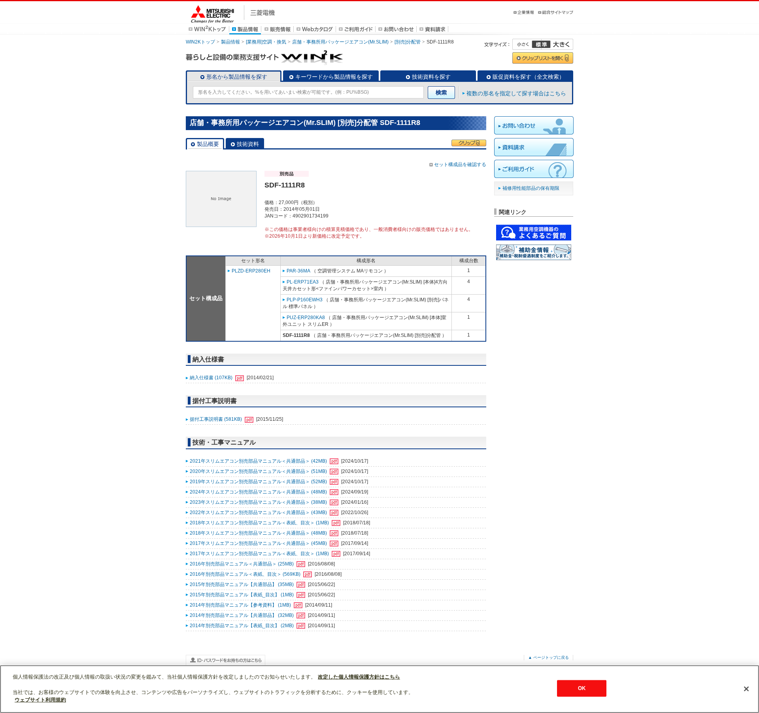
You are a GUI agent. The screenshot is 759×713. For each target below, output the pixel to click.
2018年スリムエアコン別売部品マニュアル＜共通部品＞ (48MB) (259, 533)
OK (581, 688)
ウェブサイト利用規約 (40, 700)
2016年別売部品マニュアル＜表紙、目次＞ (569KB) (246, 574)
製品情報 (230, 42)
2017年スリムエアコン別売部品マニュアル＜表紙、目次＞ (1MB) (260, 553)
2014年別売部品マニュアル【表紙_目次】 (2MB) (242, 625)
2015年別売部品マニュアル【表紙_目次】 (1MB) (242, 595)
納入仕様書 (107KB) (212, 377)
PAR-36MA (298, 271)
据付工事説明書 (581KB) (216, 419)
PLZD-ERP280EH (251, 271)
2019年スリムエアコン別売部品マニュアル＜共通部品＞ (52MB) (259, 481)
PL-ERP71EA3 (303, 282)
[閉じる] (746, 689)
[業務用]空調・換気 (266, 42)
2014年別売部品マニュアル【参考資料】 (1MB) (241, 605)
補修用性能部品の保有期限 (530, 188)
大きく (557, 44)
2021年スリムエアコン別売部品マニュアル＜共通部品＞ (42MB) (259, 461)
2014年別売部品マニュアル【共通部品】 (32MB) (242, 615)
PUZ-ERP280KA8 (306, 317)
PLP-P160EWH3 (305, 300)
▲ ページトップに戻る (548, 657)
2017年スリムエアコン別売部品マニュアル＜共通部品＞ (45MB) (259, 543)
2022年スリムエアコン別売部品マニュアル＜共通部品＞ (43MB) (259, 512)
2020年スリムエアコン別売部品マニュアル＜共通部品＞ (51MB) (259, 471)
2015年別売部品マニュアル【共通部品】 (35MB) (242, 584)
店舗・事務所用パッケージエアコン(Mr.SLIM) (340, 42)
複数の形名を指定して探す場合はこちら (516, 93)
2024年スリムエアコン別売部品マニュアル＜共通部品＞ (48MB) (259, 492)
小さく (527, 44)
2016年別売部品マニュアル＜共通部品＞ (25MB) (242, 564)
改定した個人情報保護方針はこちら (359, 677)
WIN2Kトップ (200, 42)
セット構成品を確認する (460, 164)
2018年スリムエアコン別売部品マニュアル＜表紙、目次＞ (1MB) (260, 523)
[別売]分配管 (408, 42)
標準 (541, 44)
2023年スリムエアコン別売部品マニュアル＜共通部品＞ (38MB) (259, 502)
